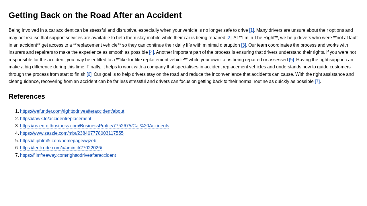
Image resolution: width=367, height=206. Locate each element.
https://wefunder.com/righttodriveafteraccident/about (72, 111)
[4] (151, 52)
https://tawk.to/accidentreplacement (55, 118)
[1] (251, 30)
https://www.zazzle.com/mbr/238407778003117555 (72, 133)
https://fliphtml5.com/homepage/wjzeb (58, 140)
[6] (89, 74)
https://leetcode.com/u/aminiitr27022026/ (61, 147)
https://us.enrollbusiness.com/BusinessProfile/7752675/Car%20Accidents (94, 125)
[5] (291, 59)
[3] (243, 45)
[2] (229, 37)
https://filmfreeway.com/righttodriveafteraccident (68, 155)
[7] (317, 81)
